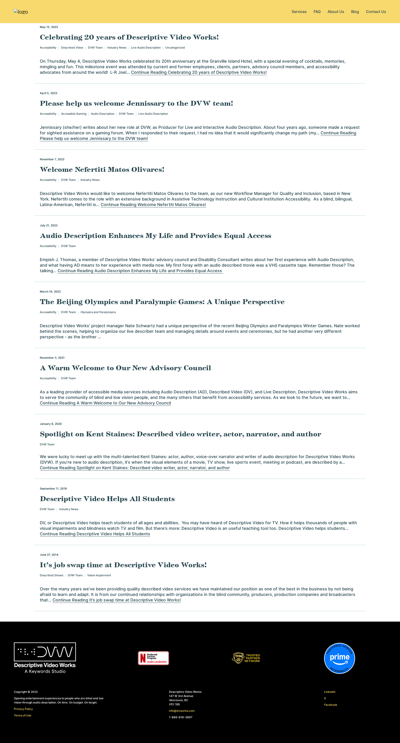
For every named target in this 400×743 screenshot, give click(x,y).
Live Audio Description (146, 47)
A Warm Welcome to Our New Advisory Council (125, 368)
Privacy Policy (23, 709)
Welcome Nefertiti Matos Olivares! (102, 170)
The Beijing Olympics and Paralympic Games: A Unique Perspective (162, 302)
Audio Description (102, 113)
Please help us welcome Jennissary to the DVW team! (136, 103)
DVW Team (95, 47)
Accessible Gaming (73, 113)
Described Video (72, 47)
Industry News (116, 47)
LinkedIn (329, 692)
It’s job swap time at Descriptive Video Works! (123, 565)
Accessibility (48, 47)
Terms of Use (22, 715)
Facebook (330, 704)
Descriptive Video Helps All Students (107, 499)
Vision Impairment (99, 575)
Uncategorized (175, 47)
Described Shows (51, 575)
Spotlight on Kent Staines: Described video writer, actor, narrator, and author (180, 434)
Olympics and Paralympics (98, 312)
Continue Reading (199, 72)
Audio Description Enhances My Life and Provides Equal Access (157, 236)
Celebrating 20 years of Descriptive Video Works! (129, 37)
